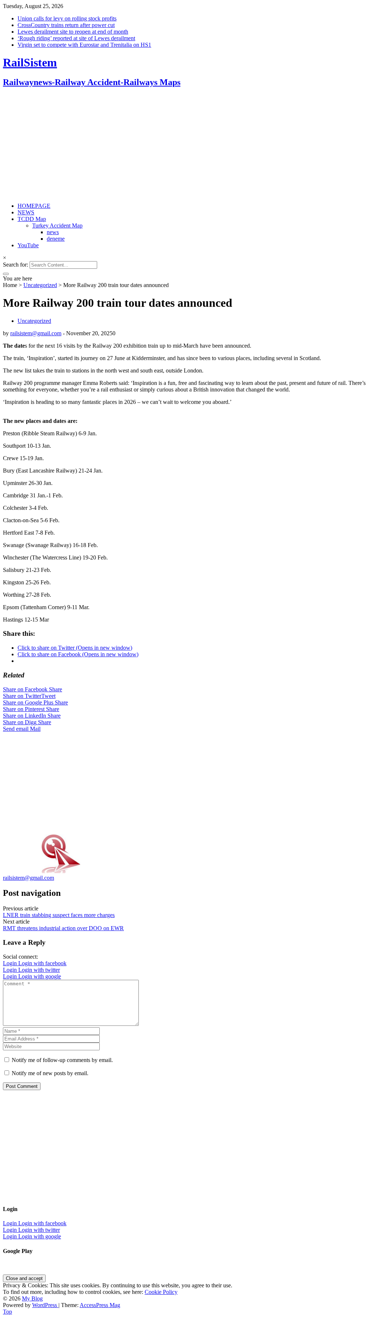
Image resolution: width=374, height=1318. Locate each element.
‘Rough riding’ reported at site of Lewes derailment (76, 38)
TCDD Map (32, 219)
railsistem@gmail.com (35, 333)
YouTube (28, 245)
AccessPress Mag (100, 1305)
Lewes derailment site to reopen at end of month (73, 31)
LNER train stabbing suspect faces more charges (59, 915)
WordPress (45, 1305)
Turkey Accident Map (57, 225)
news (53, 232)
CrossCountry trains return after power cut (66, 25)
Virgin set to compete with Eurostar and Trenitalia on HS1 (84, 45)
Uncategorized (40, 285)
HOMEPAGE (34, 206)
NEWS (26, 212)
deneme (56, 239)
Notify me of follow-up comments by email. (62, 1060)
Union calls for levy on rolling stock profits (67, 18)
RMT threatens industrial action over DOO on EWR (63, 928)
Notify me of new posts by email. (50, 1073)
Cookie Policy (161, 1292)
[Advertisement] (187, 146)
